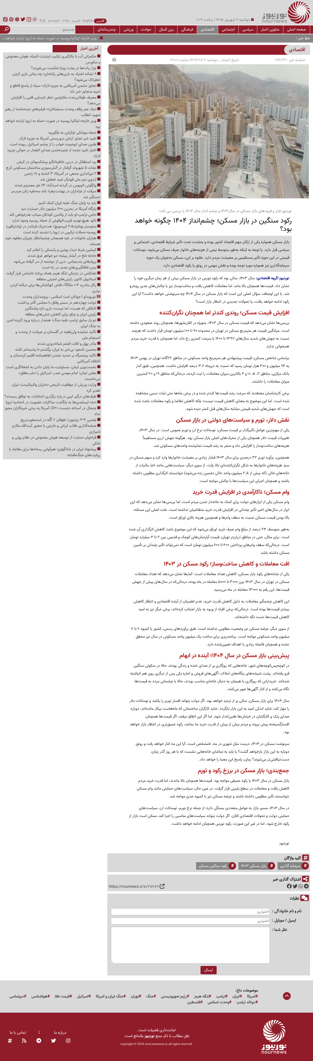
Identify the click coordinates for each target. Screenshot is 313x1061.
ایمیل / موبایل (285, 921)
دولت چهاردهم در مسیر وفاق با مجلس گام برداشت (57, 303)
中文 (42, 21)
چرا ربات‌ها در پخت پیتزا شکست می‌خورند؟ (64, 68)
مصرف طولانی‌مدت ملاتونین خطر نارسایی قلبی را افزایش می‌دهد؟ (55, 100)
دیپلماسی (16, 996)
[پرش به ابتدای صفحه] (287, 996)
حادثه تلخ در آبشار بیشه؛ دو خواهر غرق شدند (62, 256)
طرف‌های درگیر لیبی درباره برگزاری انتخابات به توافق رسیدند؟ (50, 396)
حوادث (146, 29)
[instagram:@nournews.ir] (68, 1041)
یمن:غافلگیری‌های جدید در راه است (69, 267)
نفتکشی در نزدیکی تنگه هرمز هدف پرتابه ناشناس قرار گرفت (51, 273)
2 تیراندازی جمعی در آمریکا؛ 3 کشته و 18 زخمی (60, 174)
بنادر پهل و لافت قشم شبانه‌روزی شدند (67, 344)
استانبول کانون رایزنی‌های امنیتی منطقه (66, 279)
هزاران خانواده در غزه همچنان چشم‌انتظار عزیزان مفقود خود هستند (52, 241)
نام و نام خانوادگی (288, 911)
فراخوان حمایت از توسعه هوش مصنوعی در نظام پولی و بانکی (56, 440)
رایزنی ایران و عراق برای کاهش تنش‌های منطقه (61, 314)
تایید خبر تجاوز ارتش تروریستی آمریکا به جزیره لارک (58, 138)
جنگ (150, 996)
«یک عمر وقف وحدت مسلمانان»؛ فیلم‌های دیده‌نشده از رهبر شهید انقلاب (52, 112)
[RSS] (24, 1041)
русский (53, 21)
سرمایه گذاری (290, 866)
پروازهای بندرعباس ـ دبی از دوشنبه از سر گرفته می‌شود (55, 261)
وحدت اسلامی (218, 1002)
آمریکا (251, 996)
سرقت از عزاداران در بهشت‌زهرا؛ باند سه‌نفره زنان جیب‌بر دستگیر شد (55, 194)
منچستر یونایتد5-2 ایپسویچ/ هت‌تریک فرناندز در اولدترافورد (51, 226)
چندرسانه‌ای (107, 29)
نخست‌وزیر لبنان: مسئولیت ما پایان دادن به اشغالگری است (51, 367)
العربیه (76, 21)
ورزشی (128, 29)
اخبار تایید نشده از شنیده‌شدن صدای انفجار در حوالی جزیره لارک (53, 153)
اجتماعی (228, 29)
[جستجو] (6, 29)
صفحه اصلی (296, 29)
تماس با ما (18, 1033)
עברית (65, 21)
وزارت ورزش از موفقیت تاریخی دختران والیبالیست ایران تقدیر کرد (56, 388)
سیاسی (247, 29)
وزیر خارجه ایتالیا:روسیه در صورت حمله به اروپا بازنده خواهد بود (63, 38)
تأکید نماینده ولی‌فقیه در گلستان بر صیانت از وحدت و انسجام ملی (57, 335)
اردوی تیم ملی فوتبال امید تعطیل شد (68, 179)
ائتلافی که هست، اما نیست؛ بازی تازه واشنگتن (61, 308)
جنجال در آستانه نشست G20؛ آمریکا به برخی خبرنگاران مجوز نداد (52, 411)
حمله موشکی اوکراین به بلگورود (72, 132)
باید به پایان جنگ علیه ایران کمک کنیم (67, 203)
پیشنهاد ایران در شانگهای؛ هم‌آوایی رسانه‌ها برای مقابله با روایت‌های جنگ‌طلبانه (54, 452)
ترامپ (220, 996)
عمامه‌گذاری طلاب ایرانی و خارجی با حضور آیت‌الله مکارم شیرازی (56, 429)
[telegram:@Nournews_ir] (38, 1041)
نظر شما (280, 930)
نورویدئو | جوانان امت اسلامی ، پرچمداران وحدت (59, 297)
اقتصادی (207, 29)
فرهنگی (187, 29)
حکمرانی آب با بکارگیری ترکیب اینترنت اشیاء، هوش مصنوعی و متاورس (53, 59)
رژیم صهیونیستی (174, 996)
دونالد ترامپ (246, 1002)
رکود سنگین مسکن (213, 866)
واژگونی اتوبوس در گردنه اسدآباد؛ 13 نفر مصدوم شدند (55, 185)
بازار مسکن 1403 (254, 866)
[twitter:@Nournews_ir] (53, 1041)
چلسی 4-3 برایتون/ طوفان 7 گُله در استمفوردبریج (59, 420)
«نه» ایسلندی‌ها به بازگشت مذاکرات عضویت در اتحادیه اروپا (51, 402)
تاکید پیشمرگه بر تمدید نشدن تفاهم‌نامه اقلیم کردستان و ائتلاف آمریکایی (55, 358)
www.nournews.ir (156, 1044)
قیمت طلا (62, 996)
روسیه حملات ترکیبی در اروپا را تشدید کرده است (60, 232)
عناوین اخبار (270, 29)
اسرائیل (83, 996)
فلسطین (193, 1002)
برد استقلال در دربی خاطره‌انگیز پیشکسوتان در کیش (57, 162)
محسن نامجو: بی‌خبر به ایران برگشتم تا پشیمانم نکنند (56, 349)
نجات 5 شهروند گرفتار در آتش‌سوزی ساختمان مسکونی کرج (51, 168)
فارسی (100, 21)
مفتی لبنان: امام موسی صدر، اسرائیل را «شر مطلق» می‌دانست (59, 376)
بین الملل (166, 29)
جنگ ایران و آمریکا (109, 996)
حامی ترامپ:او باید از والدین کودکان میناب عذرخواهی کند (53, 215)
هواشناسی (39, 996)
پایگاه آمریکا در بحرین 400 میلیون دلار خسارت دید (59, 209)
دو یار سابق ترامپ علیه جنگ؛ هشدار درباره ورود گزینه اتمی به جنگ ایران (53, 323)
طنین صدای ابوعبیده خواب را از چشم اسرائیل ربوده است (53, 144)
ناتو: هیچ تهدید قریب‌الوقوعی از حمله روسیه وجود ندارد (54, 220)
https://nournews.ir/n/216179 (134, 887)
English (88, 21)
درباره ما (60, 1033)
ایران (236, 996)
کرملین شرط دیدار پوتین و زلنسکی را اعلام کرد (62, 250)
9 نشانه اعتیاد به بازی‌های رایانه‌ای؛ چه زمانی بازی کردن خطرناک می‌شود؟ (56, 77)
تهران (135, 996)
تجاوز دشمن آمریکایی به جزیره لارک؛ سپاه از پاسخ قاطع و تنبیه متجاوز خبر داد (55, 89)
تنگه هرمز (201, 996)
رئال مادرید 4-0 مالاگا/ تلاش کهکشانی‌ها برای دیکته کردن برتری (55, 288)
